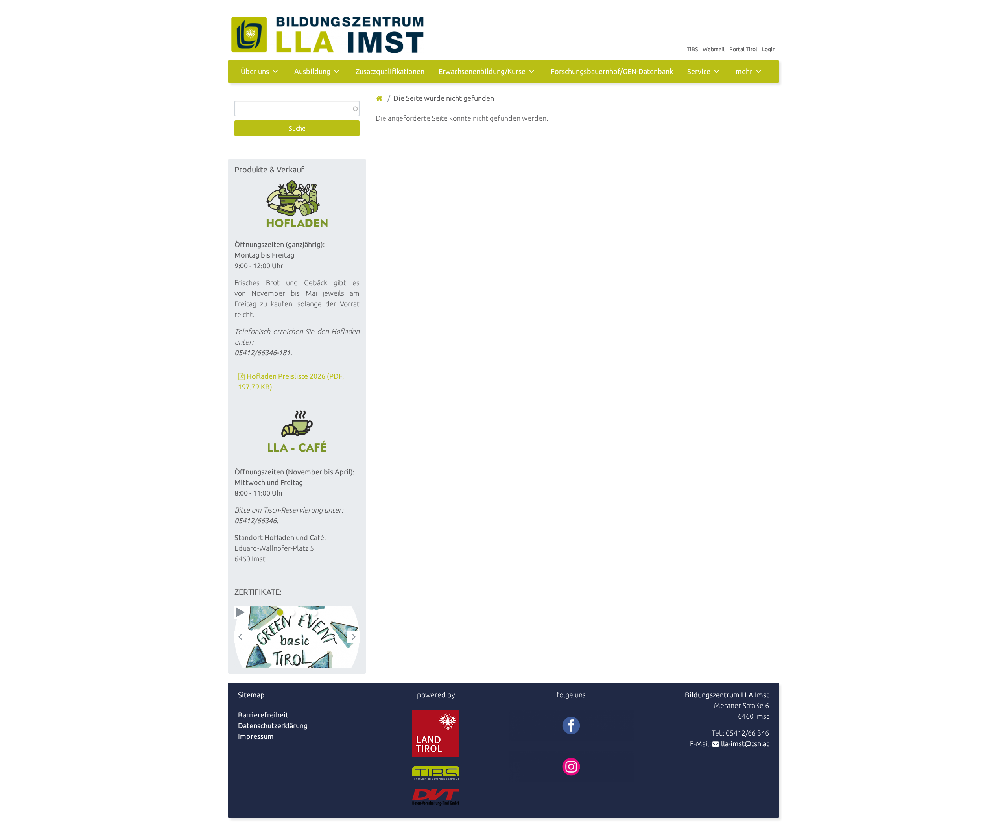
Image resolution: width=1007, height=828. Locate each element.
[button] (240, 612)
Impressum (256, 736)
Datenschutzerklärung (273, 725)
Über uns (255, 71)
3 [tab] (302, 612)
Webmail (714, 49)
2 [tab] (291, 612)
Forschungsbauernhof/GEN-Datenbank (612, 71)
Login (769, 49)
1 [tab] (280, 612)
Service (698, 71)
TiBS (692, 49)
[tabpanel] (297, 637)
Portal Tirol (743, 49)
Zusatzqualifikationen (390, 71)
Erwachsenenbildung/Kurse (482, 71)
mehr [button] (744, 71)
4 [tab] (314, 612)
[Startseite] (380, 98)
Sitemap (251, 695)
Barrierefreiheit (263, 715)
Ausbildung (312, 71)
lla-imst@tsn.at (745, 743)
